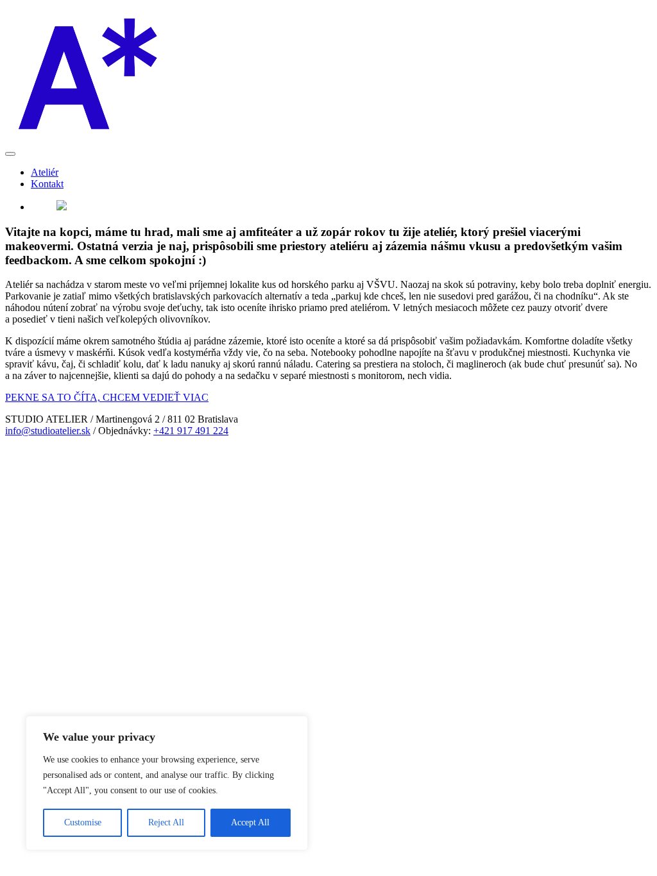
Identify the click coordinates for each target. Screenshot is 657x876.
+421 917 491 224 (190, 430)
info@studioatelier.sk (47, 430)
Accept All (250, 822)
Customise (82, 822)
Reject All (166, 822)
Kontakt (47, 183)
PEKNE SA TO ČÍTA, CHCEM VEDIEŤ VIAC (107, 397)
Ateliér (44, 172)
